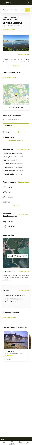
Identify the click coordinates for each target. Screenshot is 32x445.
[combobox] (13, 10)
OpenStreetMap (20, 104)
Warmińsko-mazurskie (10, 19)
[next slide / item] (27, 43)
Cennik (7, 132)
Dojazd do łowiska (17, 107)
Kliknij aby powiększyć (15, 256)
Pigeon (13, 104)
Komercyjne (13, 17)
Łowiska (5, 17)
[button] (14, 49)
